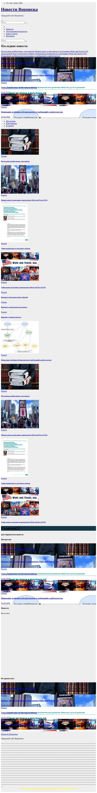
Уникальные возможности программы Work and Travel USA (28, 100)
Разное (4, 58)
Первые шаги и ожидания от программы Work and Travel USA (29, 75)
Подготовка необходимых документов (18, 63)
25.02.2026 (5, 68)
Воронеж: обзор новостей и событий (14, 297)
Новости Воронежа (19, 9)
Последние (11, 121)
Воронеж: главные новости (11, 317)
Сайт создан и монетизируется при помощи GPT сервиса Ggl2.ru (48, 788)
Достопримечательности (16, 31)
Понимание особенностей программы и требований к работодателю (32, 112)
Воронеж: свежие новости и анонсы (14, 307)
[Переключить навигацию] (2, 20)
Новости (10, 29)
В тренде (10, 126)
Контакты (10, 36)
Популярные (11, 123)
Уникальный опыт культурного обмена (19, 88)
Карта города (11, 34)
